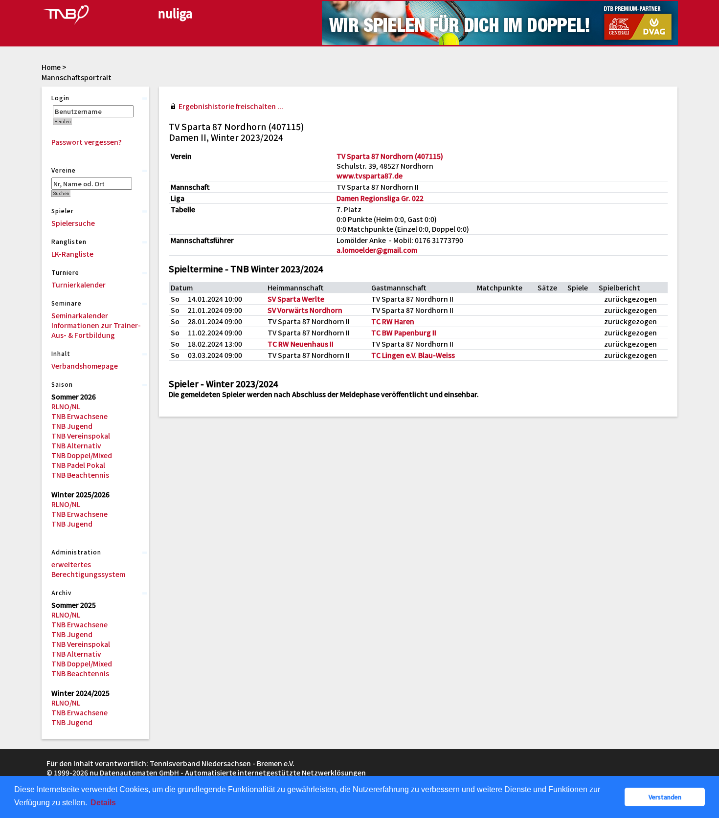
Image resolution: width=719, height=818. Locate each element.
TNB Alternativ (76, 445)
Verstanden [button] (665, 796)
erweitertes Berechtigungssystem (88, 569)
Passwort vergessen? (86, 142)
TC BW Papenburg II (403, 332)
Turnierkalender (78, 284)
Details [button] (103, 802)
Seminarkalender (79, 315)
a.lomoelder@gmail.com (377, 250)
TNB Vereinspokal (80, 436)
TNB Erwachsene (79, 416)
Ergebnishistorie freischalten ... (231, 106)
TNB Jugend (71, 426)
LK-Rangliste (72, 254)
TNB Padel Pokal (78, 465)
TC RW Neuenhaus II (301, 344)
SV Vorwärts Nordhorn (305, 310)
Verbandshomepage (84, 366)
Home (51, 67)
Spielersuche (73, 223)
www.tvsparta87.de (370, 175)
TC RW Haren (392, 321)
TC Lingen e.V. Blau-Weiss (413, 355)
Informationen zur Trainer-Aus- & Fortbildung (96, 330)
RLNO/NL (65, 406)
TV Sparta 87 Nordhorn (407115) (390, 156)
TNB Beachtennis (80, 475)
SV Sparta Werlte (296, 299)
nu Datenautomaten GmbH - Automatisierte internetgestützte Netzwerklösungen (228, 772)
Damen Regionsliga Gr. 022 (380, 198)
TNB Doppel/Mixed (81, 455)
